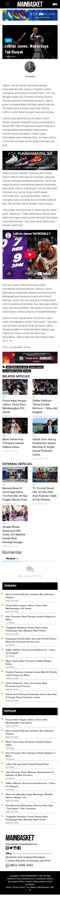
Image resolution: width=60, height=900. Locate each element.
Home (8, 887)
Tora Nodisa (10, 623)
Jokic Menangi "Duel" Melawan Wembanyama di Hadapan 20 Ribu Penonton (29, 774)
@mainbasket (12, 844)
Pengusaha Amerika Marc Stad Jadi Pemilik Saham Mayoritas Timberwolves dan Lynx (31, 640)
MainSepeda (43, 887)
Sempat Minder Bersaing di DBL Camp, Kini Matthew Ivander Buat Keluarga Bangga (13, 534)
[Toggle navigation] (7, 4)
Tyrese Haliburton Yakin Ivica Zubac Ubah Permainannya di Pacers (26, 685)
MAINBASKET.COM (33, 875)
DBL (4, 485)
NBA (8, 40)
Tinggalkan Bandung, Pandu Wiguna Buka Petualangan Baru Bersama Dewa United (27, 629)
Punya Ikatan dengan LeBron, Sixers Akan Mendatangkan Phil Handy (14, 406)
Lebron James (36, 367)
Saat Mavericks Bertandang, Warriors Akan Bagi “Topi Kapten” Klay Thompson (29, 807)
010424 (27, 370)
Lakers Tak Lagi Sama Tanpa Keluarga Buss (27, 763)
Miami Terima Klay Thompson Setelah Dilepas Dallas (13, 443)
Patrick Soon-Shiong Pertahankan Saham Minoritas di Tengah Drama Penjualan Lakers (44, 446)
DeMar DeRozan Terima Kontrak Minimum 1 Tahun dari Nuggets (45, 406)
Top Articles (31, 887)
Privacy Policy (19, 887)
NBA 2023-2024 (20, 367)
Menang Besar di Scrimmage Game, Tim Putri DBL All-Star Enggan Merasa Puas (15, 493)
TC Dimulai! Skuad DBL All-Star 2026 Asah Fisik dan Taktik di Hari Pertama (44, 493)
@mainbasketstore (28, 844)
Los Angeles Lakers (12, 370)
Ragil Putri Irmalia (12, 600)
